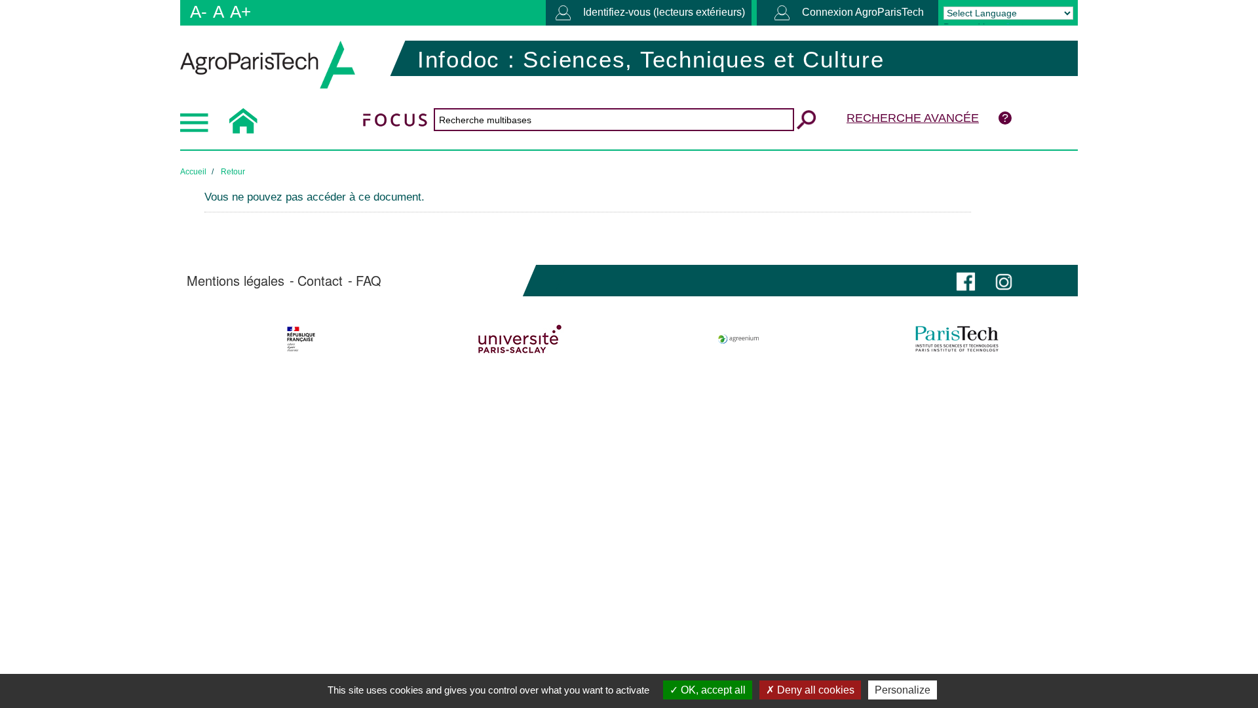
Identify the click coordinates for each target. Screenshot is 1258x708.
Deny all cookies (814, 690)
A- (198, 12)
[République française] (301, 339)
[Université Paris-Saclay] (520, 339)
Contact (320, 280)
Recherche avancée (913, 118)
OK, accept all (712, 690)
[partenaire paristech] (957, 339)
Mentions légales (235, 280)
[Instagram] (1004, 280)
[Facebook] (966, 280)
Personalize (902, 690)
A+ (240, 12)
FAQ (368, 280)
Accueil (193, 171)
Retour (233, 171)
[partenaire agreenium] (739, 339)
